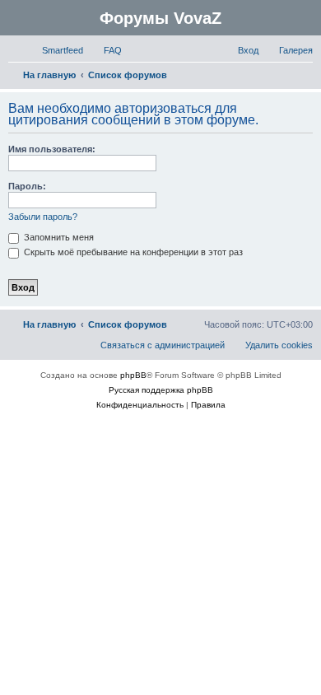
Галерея (296, 50)
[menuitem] (105, 50)
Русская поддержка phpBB (161, 389)
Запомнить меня (57, 237)
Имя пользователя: (51, 149)
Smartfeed (62, 50)
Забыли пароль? (42, 217)
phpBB (133, 375)
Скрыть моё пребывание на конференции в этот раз (132, 252)
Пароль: (27, 186)
